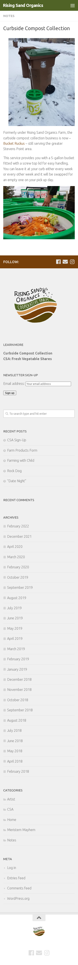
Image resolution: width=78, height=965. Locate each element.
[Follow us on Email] (65, 261)
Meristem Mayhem (21, 830)
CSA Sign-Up (16, 440)
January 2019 (17, 669)
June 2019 (15, 618)
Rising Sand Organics (23, 5)
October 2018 (17, 700)
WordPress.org (18, 898)
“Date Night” (16, 481)
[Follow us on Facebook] (58, 261)
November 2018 (19, 690)
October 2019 (17, 577)
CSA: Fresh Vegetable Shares (27, 359)
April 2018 (15, 761)
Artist (11, 799)
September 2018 (20, 710)
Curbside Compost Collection (27, 353)
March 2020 (16, 557)
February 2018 (18, 771)
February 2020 (18, 567)
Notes (9, 16)
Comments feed (19, 888)
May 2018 (14, 751)
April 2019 (15, 638)
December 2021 (19, 536)
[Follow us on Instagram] (72, 261)
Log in (11, 868)
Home (11, 820)
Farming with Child (20, 460)
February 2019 (18, 659)
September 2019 (20, 587)
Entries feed (16, 878)
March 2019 (16, 649)
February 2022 (18, 526)
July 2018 (14, 730)
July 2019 (14, 608)
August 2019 (16, 598)
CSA (10, 809)
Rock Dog (14, 471)
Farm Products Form (22, 450)
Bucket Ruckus (14, 143)
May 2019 (14, 628)
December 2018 (19, 679)
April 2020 (15, 547)
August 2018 (16, 720)
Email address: (14, 383)
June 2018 (15, 741)
